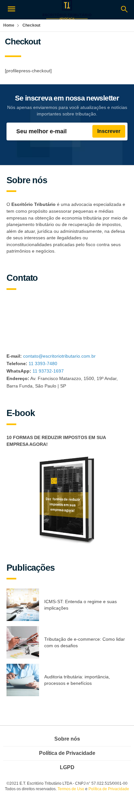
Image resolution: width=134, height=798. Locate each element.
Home (8, 25)
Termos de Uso (71, 789)
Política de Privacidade (67, 753)
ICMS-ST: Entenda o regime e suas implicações (80, 605)
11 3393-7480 (43, 363)
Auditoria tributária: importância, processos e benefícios (77, 680)
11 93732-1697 (48, 371)
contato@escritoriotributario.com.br (59, 356)
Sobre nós (67, 739)
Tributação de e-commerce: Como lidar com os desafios (84, 643)
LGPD (67, 767)
